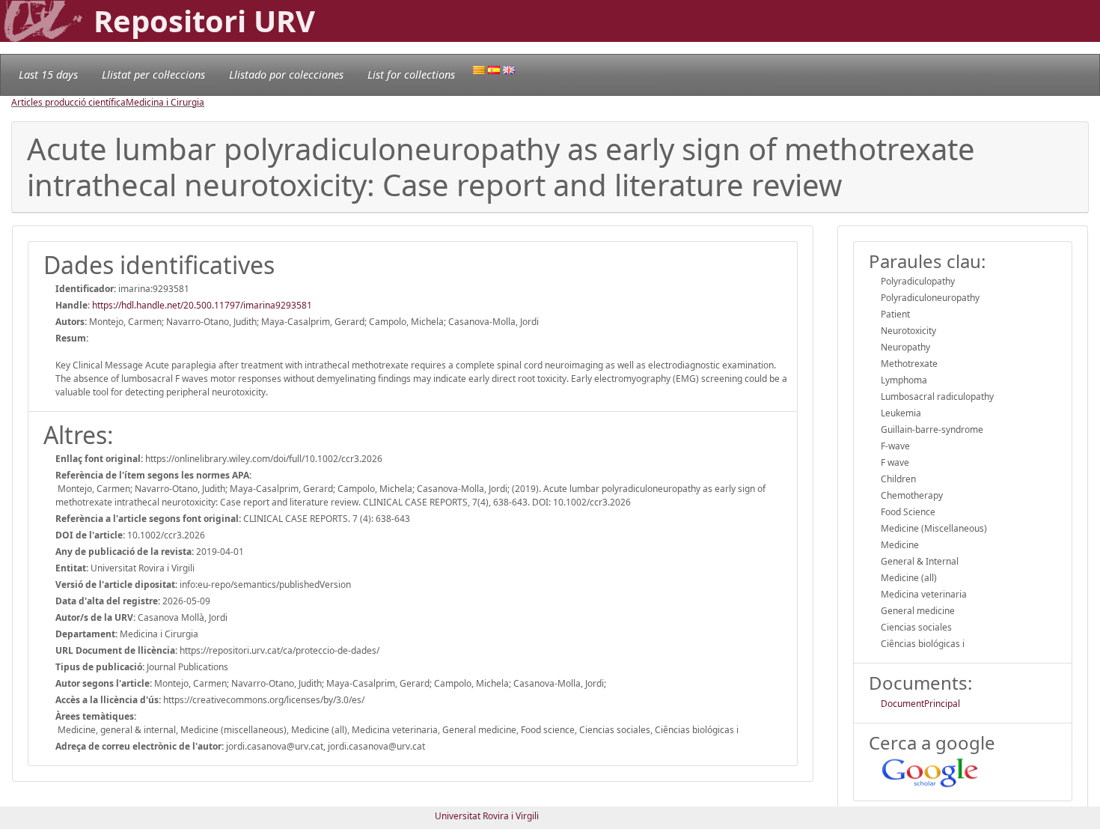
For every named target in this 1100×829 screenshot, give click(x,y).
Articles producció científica (68, 102)
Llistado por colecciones (286, 74)
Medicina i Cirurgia (165, 102)
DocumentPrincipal (920, 703)
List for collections (411, 74)
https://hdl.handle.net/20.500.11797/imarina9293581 (202, 305)
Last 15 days (48, 74)
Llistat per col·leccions (153, 74)
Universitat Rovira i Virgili (487, 816)
